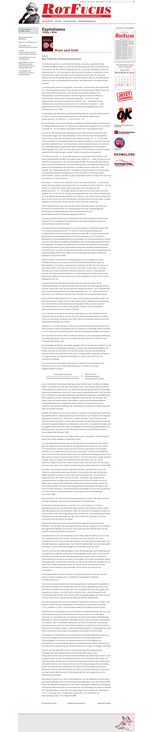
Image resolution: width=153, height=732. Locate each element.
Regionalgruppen (87, 21)
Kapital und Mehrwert (28, 42)
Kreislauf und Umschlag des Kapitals (28, 46)
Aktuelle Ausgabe (125, 28)
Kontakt (108, 2)
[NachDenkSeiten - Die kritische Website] (124, 132)
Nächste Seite (104, 703)
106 (100, 631)
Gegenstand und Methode (25, 38)
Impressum (91, 2)
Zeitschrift (47, 21)
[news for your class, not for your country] (124, 154)
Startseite (83, 2)
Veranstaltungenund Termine (125, 66)
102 (67, 432)
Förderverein (70, 21)
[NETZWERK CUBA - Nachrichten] (124, 163)
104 (109, 465)
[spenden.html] (124, 101)
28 (127, 85)
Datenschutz (100, 2)
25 (119, 85)
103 (102, 451)
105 (53, 494)
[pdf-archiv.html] (124, 60)
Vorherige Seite (49, 703)
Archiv (58, 21)
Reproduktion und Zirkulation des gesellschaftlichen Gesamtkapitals (27, 65)
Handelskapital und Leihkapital (27, 58)
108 (74, 696)
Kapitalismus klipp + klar (26, 30)
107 (93, 685)
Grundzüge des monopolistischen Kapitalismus (26, 72)
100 (61, 109)
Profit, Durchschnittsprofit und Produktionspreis (28, 52)
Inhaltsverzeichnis (76, 703)
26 (122, 85)
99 (54, 67)
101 (64, 255)
